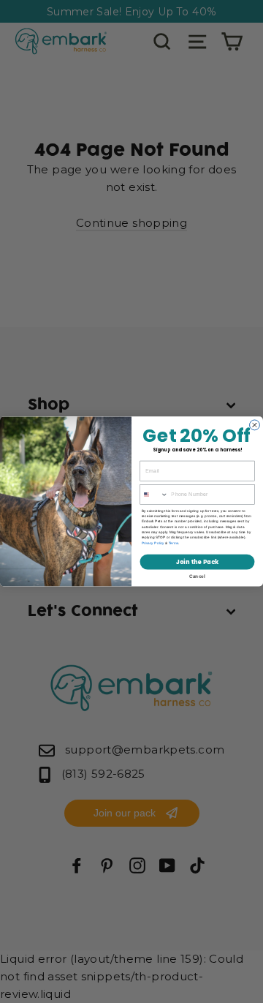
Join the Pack (197, 561)
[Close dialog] (255, 425)
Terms (173, 543)
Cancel (197, 576)
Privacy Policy (153, 543)
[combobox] (154, 495)
